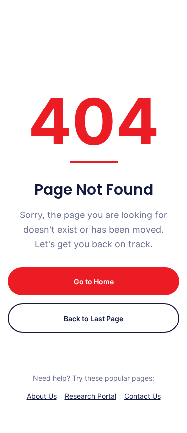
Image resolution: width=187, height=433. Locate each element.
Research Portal (90, 396)
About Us (42, 396)
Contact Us (142, 396)
